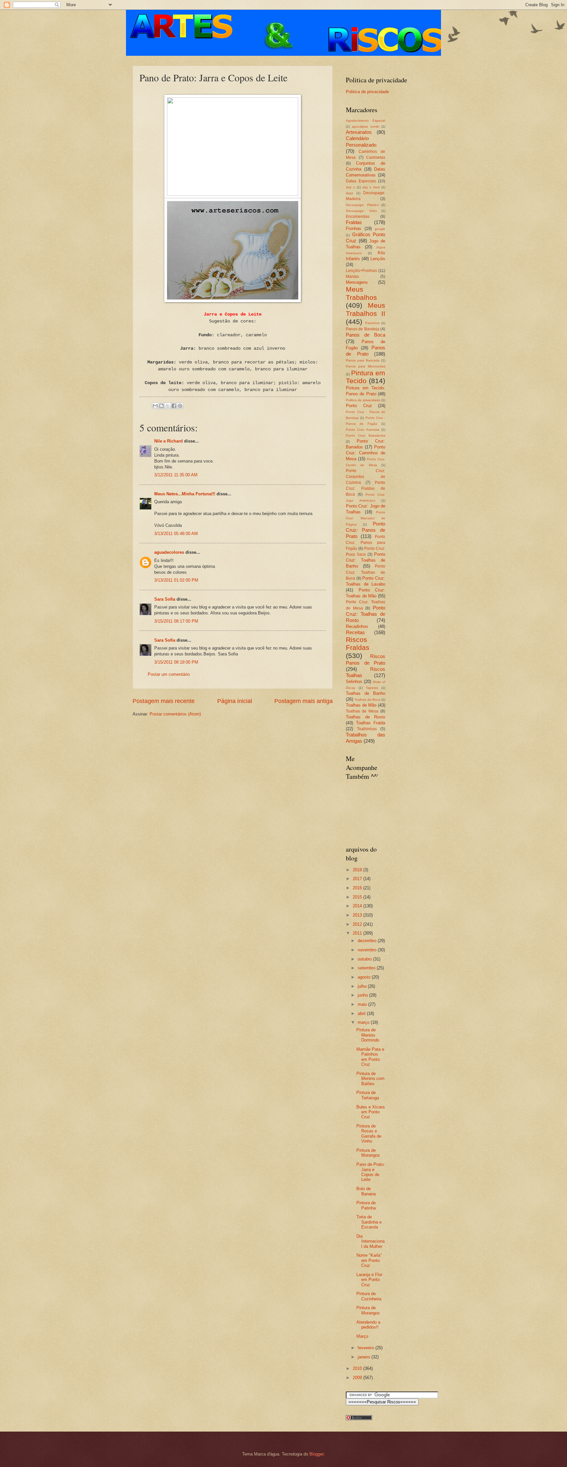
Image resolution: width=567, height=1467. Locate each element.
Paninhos (372, 323)
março (364, 1022)
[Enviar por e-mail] (155, 406)
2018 (358, 869)
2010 (358, 1368)
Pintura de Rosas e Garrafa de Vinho (368, 1134)
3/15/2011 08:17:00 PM (176, 621)
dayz (349, 193)
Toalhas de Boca (367, 699)
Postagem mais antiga (303, 701)
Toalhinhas (367, 729)
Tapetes (372, 688)
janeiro (364, 1356)
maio (363, 1004)
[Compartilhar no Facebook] (174, 406)
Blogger (316, 1454)
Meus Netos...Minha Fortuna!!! (184, 493)
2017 (358, 878)
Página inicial (234, 701)
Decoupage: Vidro (361, 211)
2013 (358, 915)
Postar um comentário (169, 674)
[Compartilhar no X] (167, 406)
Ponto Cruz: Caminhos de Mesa (365, 452)
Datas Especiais (361, 181)
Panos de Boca (365, 335)
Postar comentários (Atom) (175, 714)
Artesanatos (359, 132)
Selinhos (354, 681)
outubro (365, 959)
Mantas (352, 277)
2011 (358, 933)
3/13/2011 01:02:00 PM (176, 580)
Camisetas (375, 157)
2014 (358, 905)
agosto (365, 977)
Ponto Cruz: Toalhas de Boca (365, 572)
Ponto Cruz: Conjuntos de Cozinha (365, 477)
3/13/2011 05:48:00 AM (176, 533)
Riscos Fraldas (357, 643)
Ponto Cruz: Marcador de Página (365, 518)
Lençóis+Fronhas (361, 271)
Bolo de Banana (366, 1191)
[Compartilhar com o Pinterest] (180, 406)
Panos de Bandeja (362, 329)
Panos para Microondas (365, 366)
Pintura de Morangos (368, 1153)
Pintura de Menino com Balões (370, 1078)
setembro (367, 967)
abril (362, 1013)
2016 (358, 887)
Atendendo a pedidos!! (368, 1325)
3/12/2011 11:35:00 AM (176, 474)
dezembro (368, 940)
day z (350, 187)
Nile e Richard (168, 441)
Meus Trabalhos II (365, 309)
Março (362, 1336)
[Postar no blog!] (161, 406)
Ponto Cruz (359, 405)
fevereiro (366, 1347)
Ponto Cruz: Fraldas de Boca (365, 488)
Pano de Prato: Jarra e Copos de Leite (370, 1172)
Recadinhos (357, 626)
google (380, 229)
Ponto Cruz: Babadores (365, 435)
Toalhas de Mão (361, 705)
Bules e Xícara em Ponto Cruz (370, 1112)
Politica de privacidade (367, 91)
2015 (358, 897)
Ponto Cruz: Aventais (362, 429)
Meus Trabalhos (361, 293)
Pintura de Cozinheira (368, 1296)
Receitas (355, 632)
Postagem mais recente (164, 701)
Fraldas (354, 222)
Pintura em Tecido (365, 377)
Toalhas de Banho (365, 693)
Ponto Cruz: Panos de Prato (365, 530)
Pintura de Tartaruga (367, 1095)
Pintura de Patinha (366, 1205)
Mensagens (357, 282)
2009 (358, 1377)
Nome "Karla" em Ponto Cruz (369, 1260)
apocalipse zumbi (365, 126)
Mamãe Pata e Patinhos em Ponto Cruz (370, 1057)
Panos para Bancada (363, 360)
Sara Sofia (164, 599)
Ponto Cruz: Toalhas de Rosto (365, 614)
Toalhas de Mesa (362, 711)
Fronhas (353, 228)
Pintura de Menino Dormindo (367, 1035)
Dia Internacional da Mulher (370, 1241)
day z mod (371, 187)
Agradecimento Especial (365, 120)
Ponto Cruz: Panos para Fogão (365, 542)
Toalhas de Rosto (365, 716)
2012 (358, 924)
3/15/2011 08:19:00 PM (176, 662)
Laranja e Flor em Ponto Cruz (369, 1279)
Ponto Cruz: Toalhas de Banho (365, 560)
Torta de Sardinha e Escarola (369, 1221)
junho (363, 995)
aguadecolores (169, 552)
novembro (368, 949)
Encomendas (357, 216)
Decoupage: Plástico (362, 205)
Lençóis (377, 258)
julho (363, 986)
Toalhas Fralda (371, 722)
